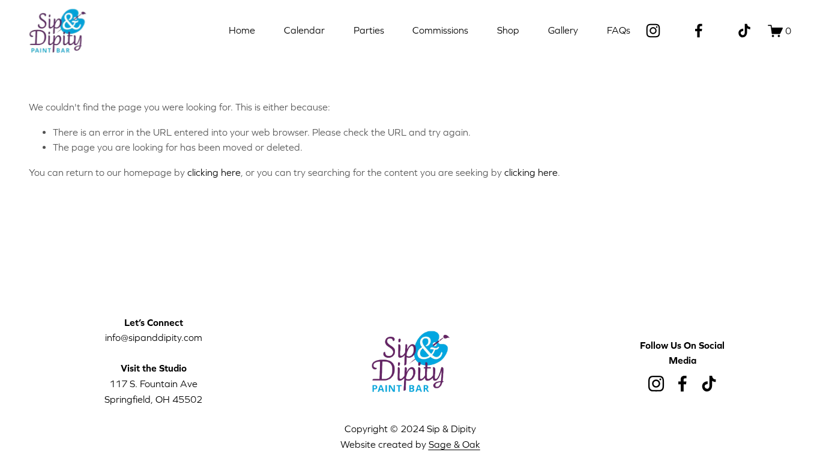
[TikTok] (744, 30)
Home (242, 30)
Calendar (304, 30)
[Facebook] (698, 30)
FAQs (618, 30)
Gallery (563, 30)
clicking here (214, 172)
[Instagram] (653, 30)
